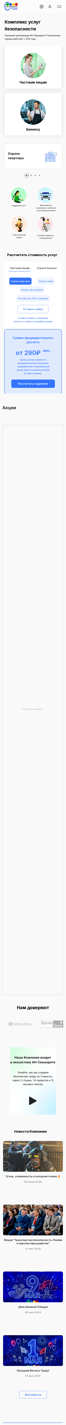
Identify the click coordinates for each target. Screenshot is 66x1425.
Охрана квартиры (20, 281)
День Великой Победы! (33, 1306)
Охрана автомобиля (32, 289)
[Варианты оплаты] (41, 6)
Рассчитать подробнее (33, 383)
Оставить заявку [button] (33, 309)
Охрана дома (46, 281)
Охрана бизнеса (46, 268)
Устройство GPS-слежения (33, 298)
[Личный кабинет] (50, 6)
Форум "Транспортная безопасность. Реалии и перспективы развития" (33, 1241)
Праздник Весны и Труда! (33, 1370)
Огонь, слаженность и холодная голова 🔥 (33, 1176)
